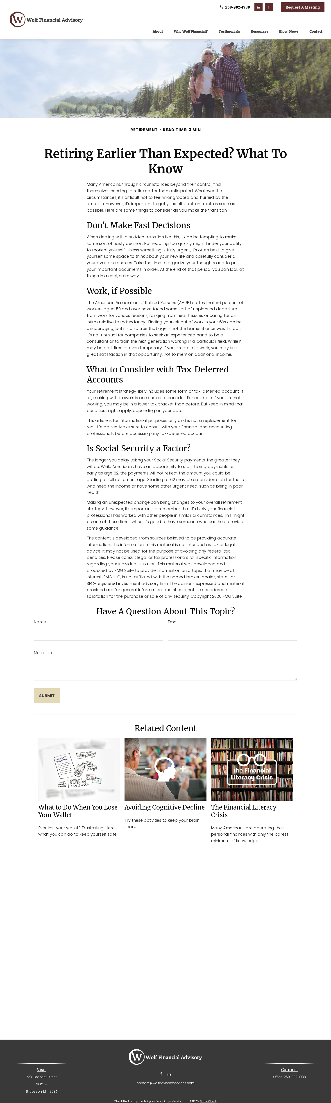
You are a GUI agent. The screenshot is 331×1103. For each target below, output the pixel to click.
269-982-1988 (237, 7)
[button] (158, 31)
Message (43, 653)
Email (173, 622)
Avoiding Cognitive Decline (165, 807)
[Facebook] (269, 7)
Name (40, 622)
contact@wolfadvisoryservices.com (166, 1083)
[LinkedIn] (258, 7)
